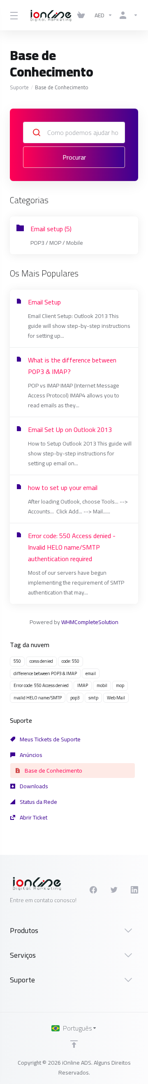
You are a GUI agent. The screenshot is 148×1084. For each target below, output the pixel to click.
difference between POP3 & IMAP (45, 673)
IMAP (82, 685)
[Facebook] (93, 890)
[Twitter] (114, 890)
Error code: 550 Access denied (41, 685)
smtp (93, 698)
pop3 (75, 698)
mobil (102, 685)
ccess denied (41, 661)
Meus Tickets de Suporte (49, 739)
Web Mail (116, 698)
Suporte (19, 87)
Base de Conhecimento (52, 770)
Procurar (74, 157)
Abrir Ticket (32, 817)
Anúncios (30, 755)
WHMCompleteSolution (89, 622)
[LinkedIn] (134, 890)
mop (120, 685)
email (91, 673)
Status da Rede (37, 801)
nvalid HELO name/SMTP (38, 698)
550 (17, 661)
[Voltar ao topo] (74, 1044)
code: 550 (70, 661)
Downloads (33, 786)
